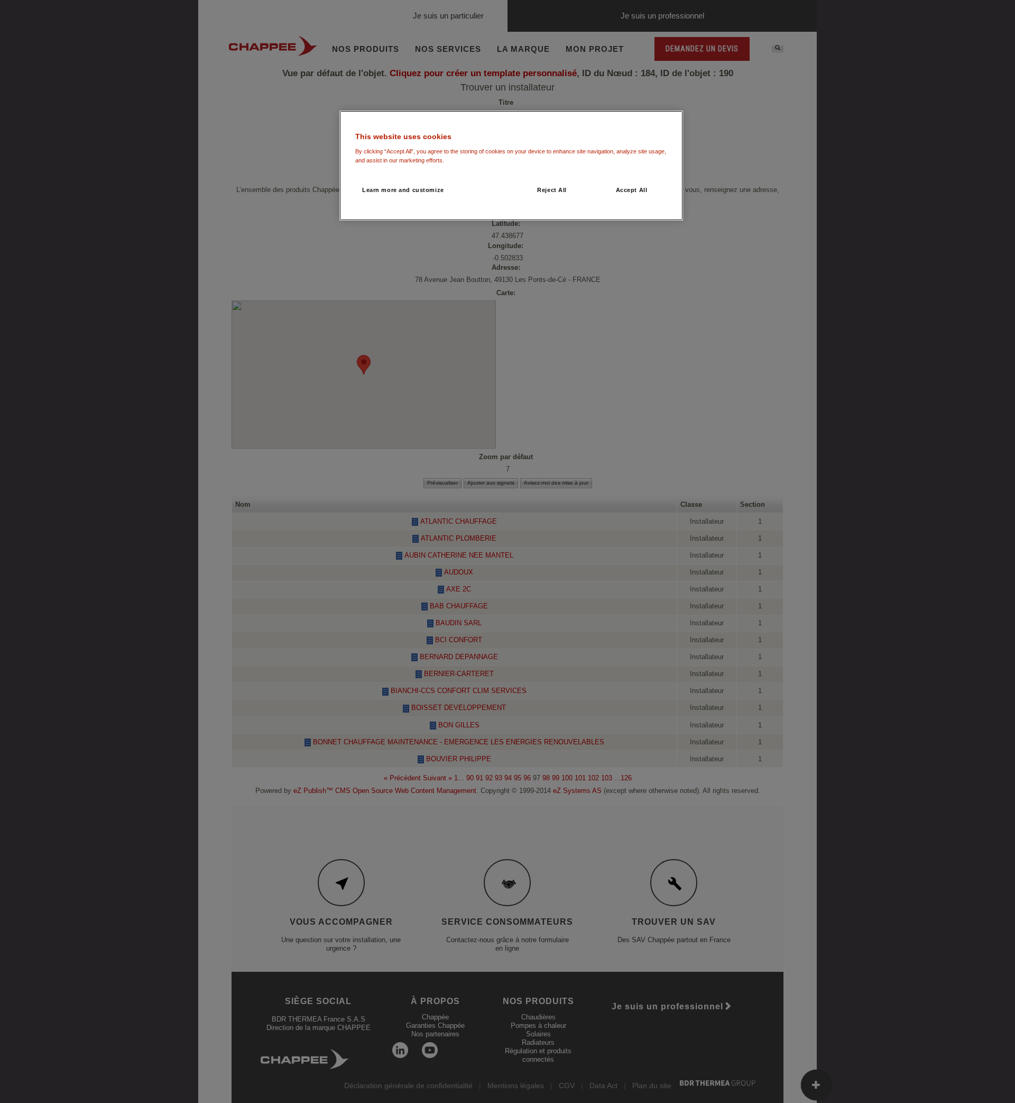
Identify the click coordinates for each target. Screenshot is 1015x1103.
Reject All (552, 190)
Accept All (632, 190)
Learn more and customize (403, 190)
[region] (511, 166)
